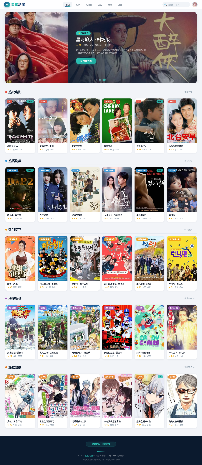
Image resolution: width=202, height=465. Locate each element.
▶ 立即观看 (23, 61)
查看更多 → (189, 92)
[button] (195, 4)
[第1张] (97, 80)
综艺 (100, 4)
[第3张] (104, 80)
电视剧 (89, 4)
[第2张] (99, 80)
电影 (78, 4)
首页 (68, 4)
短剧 (120, 4)
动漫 (110, 4)
